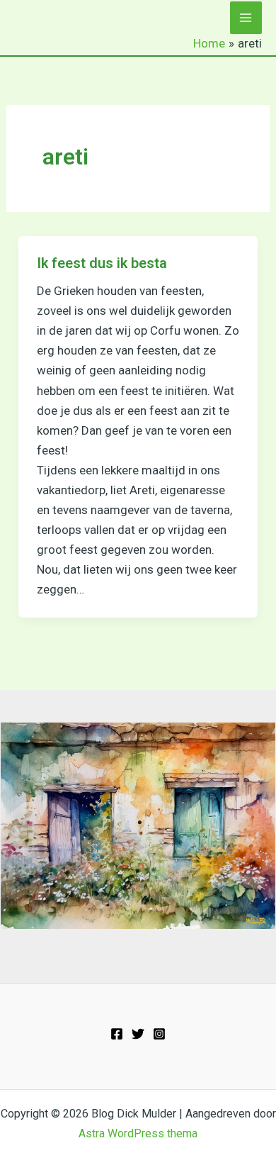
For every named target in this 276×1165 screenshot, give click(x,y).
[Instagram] (159, 1033)
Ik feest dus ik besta (102, 263)
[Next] (246, 826)
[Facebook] (116, 1033)
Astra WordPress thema (138, 1133)
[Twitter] (138, 1033)
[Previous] (29, 826)
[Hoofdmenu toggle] (246, 17)
